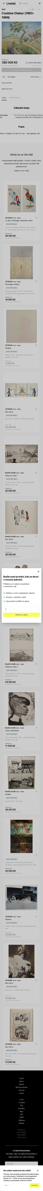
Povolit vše (34, 1185)
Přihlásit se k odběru (21, 615)
